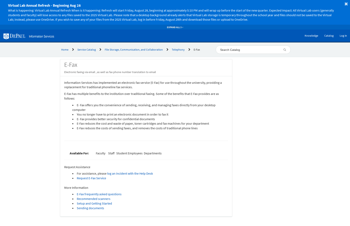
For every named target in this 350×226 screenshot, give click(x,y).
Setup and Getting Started (94, 203)
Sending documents (90, 208)
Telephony (178, 49)
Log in (343, 35)
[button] (170, 12)
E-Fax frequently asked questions (99, 194)
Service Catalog (86, 49)
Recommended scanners (93, 199)
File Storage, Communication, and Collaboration (134, 49)
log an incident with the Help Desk (130, 173)
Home (64, 49)
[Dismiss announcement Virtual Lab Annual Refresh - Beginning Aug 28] (346, 4)
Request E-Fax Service (91, 178)
